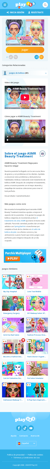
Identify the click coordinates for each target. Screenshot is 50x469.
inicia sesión (17, 12)
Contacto (23, 436)
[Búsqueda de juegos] (45, 4)
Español (25, 443)
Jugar (25, 49)
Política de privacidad (15, 454)
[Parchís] (25, 262)
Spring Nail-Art (19, 226)
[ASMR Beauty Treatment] (25, 32)
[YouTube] (31, 428)
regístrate (37, 12)
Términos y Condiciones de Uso (26, 457)
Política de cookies (35, 454)
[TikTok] (25, 428)
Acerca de (35, 436)
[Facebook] (19, 428)
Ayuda (13, 436)
